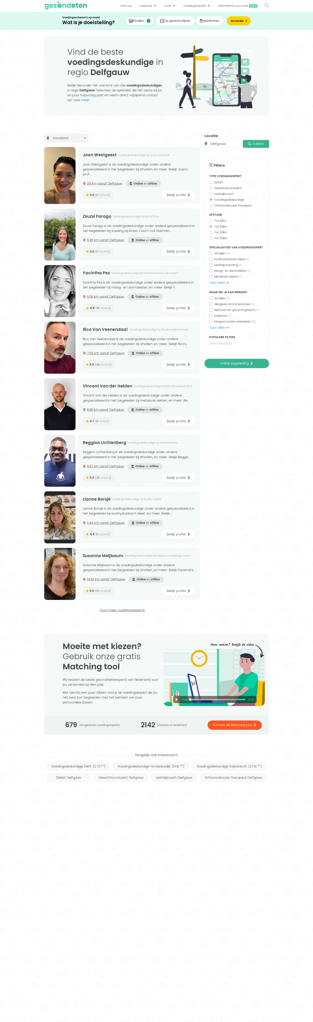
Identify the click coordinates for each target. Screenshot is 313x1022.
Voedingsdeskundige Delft (78, 766)
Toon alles (217, 282)
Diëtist (218, 182)
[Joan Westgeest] (60, 175)
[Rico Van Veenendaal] (60, 348)
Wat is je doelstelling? (88, 22)
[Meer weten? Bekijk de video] (214, 677)
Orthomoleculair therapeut (233, 205)
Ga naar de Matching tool (232, 725)
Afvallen (138, 21)
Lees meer (81, 100)
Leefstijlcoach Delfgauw (174, 777)
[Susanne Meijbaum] (60, 574)
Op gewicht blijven (177, 21)
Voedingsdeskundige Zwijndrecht (229, 766)
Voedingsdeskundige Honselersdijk (151, 766)
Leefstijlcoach (224, 194)
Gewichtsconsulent (228, 188)
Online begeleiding (234, 363)
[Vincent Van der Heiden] (60, 404)
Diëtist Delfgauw (68, 777)
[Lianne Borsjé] (60, 517)
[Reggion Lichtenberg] (60, 461)
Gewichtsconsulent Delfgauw (121, 777)
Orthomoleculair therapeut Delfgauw (233, 777)
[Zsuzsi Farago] (60, 234)
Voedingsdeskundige (229, 200)
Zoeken (258, 144)
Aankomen (211, 21)
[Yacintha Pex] (60, 291)
